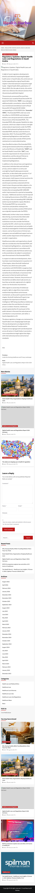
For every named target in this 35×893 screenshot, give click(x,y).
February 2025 (6, 627)
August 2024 (6, 647)
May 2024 (5, 657)
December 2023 (6, 673)
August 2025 (6, 608)
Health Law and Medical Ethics (10, 684)
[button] (2, 43)
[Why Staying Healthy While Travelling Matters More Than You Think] (17, 733)
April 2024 (5, 660)
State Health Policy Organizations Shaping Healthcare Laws (17, 555)
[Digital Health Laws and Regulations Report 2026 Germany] (17, 417)
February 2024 (6, 667)
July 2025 (5, 611)
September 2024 (6, 644)
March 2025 (5, 624)
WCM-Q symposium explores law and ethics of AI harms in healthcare (16, 565)
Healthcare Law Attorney (9, 690)
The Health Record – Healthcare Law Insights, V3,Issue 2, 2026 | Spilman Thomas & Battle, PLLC (17, 570)
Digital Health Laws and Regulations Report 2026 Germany (16, 560)
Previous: (16, 356)
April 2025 (5, 621)
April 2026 (5, 585)
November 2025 (6, 598)
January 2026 (6, 591)
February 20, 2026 (11, 880)
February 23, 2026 (11, 847)
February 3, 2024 (12, 64)
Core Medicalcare (6, 712)
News (3, 703)
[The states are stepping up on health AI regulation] (17, 449)
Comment (5, 483)
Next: (17, 363)
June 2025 (5, 614)
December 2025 (6, 595)
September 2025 (6, 604)
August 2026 (6, 581)
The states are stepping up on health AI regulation (16, 462)
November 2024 (6, 637)
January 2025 (6, 631)
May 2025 (5, 617)
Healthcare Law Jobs (8, 693)
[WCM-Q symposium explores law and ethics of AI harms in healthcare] (17, 831)
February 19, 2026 (11, 464)
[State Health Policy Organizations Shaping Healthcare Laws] (17, 385)
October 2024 (6, 640)
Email (20, 506)
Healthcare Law (6, 687)
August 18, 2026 (11, 750)
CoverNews (25, 888)
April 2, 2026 (10, 434)
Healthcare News (7, 700)
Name (4, 506)
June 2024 (5, 654)
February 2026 (6, 588)
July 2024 (5, 650)
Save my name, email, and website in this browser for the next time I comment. (17, 523)
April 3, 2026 (10, 403)
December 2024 (6, 634)
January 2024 (6, 670)
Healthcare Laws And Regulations (10, 54)
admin (5, 64)
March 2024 (5, 663)
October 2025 (6, 601)
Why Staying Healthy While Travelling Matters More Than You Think (16, 549)
